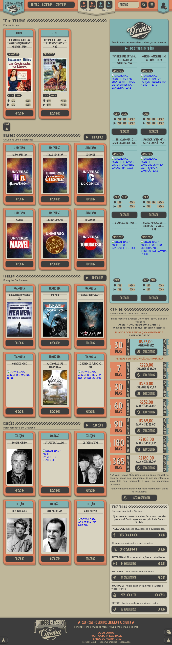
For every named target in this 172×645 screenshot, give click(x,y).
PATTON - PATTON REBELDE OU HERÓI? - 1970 (154, 58)
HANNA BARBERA (19, 154)
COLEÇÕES (94, 425)
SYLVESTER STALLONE (54, 442)
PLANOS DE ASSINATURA (106, 638)
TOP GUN (55, 295)
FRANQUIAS (94, 278)
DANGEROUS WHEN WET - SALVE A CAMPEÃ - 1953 (154, 141)
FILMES (35, 5)
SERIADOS (47, 5)
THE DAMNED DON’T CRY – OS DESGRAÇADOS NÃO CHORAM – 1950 (19, 43)
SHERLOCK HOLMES (55, 219)
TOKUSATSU (90, 219)
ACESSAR (19, 113)
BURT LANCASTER (19, 511)
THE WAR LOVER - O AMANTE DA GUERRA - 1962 (125, 141)
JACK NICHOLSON (54, 511)
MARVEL (19, 219)
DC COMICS (90, 154)
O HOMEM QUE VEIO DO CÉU (19, 297)
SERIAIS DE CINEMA (55, 154)
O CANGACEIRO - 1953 (124, 222)
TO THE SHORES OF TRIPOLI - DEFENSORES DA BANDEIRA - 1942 (125, 60)
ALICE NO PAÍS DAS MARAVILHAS (55, 365)
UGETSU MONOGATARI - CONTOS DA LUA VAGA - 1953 (153, 226)
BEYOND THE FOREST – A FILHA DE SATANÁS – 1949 (55, 43)
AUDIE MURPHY (90, 511)
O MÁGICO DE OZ (19, 363)
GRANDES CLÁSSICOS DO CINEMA (11, 4)
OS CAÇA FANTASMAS (90, 295)
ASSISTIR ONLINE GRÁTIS (139, 48)
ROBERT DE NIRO (19, 442)
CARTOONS (61, 5)
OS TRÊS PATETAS (90, 442)
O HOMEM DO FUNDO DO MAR (90, 365)
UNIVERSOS (94, 137)
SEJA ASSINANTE (136, 498)
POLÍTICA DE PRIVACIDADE (106, 635)
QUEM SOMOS (106, 632)
